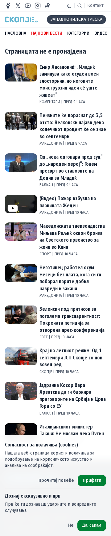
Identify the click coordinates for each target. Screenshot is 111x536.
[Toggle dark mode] (69, 5)
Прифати (92, 480)
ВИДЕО (101, 33)
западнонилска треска (76, 19)
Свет (44, 337)
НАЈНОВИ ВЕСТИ (46, 33)
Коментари (50, 102)
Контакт (95, 5)
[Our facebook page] (8, 5)
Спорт (45, 254)
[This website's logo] (21, 19)
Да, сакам (91, 525)
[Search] (79, 5)
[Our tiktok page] (47, 5)
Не (71, 525)
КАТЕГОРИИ (78, 33)
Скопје (46, 372)
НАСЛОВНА (15, 33)
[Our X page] (18, 5)
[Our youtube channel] (28, 5)
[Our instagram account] (38, 5)
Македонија (51, 143)
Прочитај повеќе (56, 480)
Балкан (46, 185)
